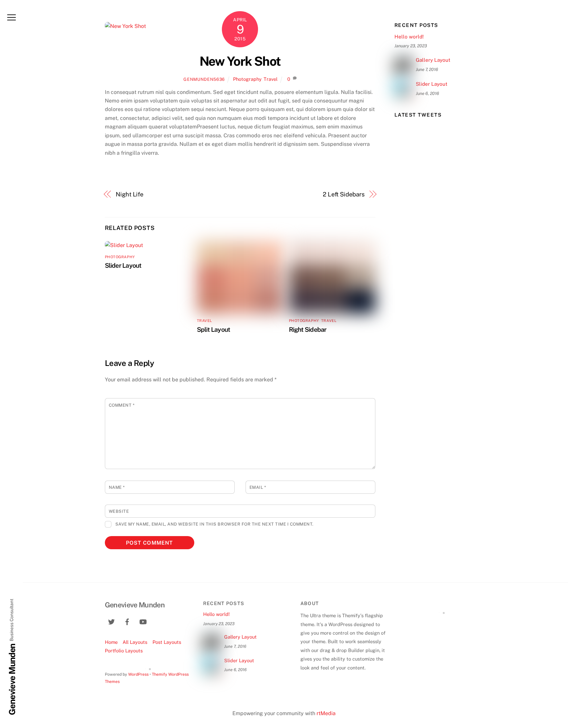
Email (257, 487)
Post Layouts (167, 642)
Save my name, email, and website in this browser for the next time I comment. (214, 524)
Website (119, 511)
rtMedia (326, 713)
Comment (122, 405)
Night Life (129, 194)
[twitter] (111, 620)
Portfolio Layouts (124, 650)
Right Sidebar (308, 329)
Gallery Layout (433, 60)
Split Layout (213, 329)
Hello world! (409, 36)
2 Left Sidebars (343, 194)
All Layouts (135, 642)
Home (111, 642)
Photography (247, 79)
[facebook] (127, 620)
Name (117, 487)
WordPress (138, 674)
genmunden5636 (204, 79)
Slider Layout (123, 265)
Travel (270, 79)
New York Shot (240, 61)
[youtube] (143, 620)
